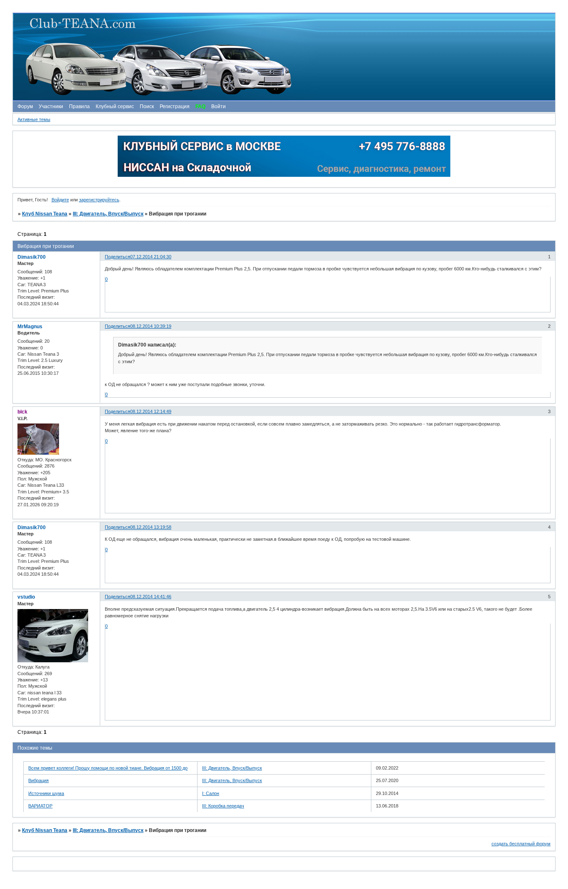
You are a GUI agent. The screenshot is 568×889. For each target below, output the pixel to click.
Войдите (60, 199)
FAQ (200, 106)
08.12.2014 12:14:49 (150, 411)
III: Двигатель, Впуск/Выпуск (108, 214)
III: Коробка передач (223, 805)
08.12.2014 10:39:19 (150, 326)
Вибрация (38, 780)
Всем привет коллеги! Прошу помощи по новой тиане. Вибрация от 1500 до (108, 767)
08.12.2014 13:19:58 (150, 527)
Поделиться (117, 256)
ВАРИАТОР (40, 805)
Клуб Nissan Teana (44, 214)
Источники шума (46, 793)
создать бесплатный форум (521, 843)
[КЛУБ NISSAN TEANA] (283, 56)
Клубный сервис (115, 106)
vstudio (26, 597)
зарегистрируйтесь (99, 199)
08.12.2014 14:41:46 (150, 596)
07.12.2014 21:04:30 (150, 256)
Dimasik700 (31, 257)
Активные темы (33, 119)
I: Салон (210, 793)
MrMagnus (29, 326)
